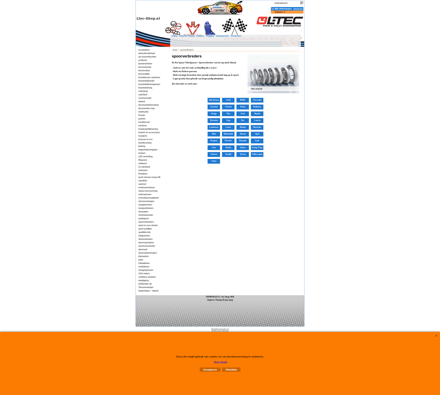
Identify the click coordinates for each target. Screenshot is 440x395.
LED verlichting (145, 156)
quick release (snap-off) (149, 177)
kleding (141, 146)
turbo (140, 260)
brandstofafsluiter (146, 81)
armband (142, 60)
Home (174, 36)
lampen (141, 153)
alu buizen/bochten (147, 57)
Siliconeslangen (145, 287)
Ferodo (141, 115)
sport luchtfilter (145, 229)
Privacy (210, 36)
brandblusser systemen (149, 77)
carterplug (143, 91)
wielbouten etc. (145, 284)
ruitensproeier (144, 194)
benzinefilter (144, 74)
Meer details (220, 362)
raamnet (142, 184)
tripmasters (143, 256)
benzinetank (144, 70)
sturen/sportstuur (146, 242)
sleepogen (143, 211)
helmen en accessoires (149, 132)
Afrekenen (236, 36)
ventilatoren (143, 266)
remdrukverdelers (146, 187)
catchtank (142, 94)
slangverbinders (145, 208)
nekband (142, 163)
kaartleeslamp (145, 143)
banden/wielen (145, 63)
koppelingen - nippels (148, 291)
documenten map (146, 108)
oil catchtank (144, 167)
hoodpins (142, 136)
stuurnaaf (142, 249)
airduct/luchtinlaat (146, 53)
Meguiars (142, 160)
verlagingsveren (145, 270)
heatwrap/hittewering (148, 129)
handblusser (144, 122)
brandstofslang (145, 88)
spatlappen (143, 218)
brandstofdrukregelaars (149, 84)
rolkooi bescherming (147, 191)
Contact (200, 36)
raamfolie (142, 180)
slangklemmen (145, 205)
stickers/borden (145, 239)
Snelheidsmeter (145, 215)
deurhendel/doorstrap (148, 105)
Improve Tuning (186, 36)
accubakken (144, 50)
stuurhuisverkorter (146, 246)
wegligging (143, 280)
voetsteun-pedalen (147, 277)
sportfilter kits (144, 232)
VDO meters (144, 273)
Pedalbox (142, 174)
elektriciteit (143, 112)
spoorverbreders (146, 222)
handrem (142, 125)
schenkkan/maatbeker (148, 198)
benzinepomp (144, 67)
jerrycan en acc (145, 139)
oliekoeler (143, 170)
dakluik (141, 101)
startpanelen (144, 235)
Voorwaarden (222, 36)
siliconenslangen (146, 201)
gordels (141, 119)
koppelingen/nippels (147, 149)
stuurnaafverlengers (147, 253)
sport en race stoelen (148, 225)
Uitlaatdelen (144, 263)
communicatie (144, 98)
